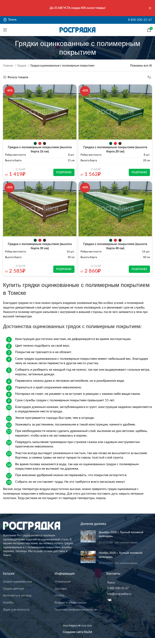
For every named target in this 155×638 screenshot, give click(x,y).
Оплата (59, 595)
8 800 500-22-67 (140, 19)
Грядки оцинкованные (17, 581)
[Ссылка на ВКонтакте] (109, 600)
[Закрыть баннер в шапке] (150, 8)
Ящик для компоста (16, 609)
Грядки (22, 65)
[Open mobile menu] (5, 30)
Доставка (61, 588)
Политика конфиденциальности (76, 609)
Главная (8, 65)
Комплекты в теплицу (17, 595)
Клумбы (8, 602)
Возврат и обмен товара (70, 602)
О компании (63, 581)
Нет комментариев (126, 542)
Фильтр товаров (17, 77)
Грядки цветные (13, 588)
